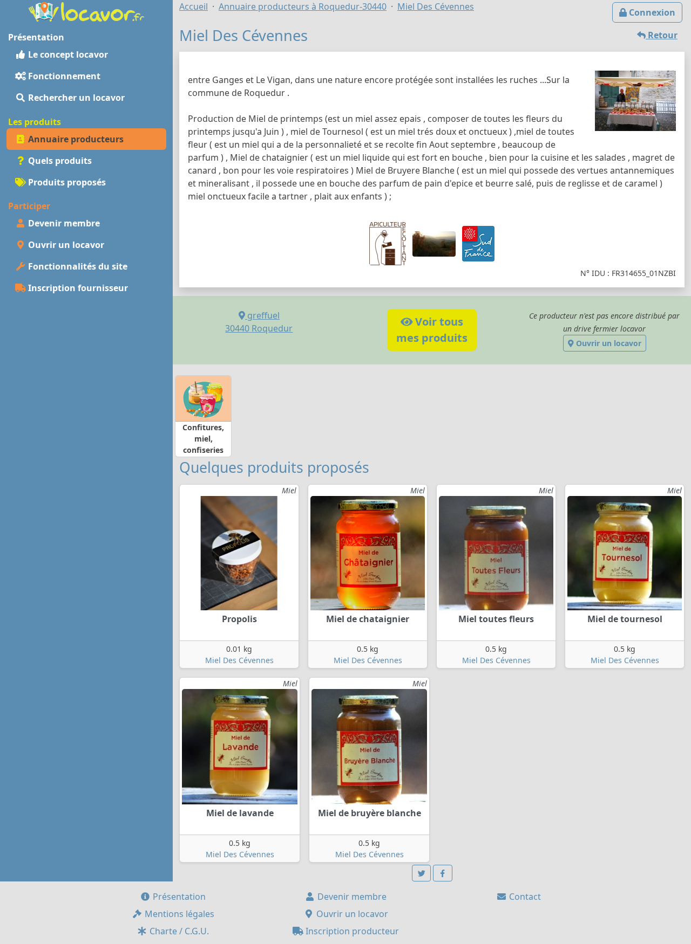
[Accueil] (86, 11)
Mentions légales (178, 914)
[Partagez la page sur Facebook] (442, 873)
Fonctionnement (63, 76)
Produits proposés (66, 182)
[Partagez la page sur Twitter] (421, 873)
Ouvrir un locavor (65, 245)
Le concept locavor (67, 54)
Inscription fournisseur (77, 288)
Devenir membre (63, 223)
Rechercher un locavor (75, 98)
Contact (524, 896)
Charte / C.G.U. (178, 931)
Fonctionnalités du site (76, 266)
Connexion (651, 12)
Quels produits (59, 161)
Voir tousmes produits (432, 329)
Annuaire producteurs (75, 139)
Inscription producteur (351, 931)
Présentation (178, 896)
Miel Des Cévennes (239, 660)
